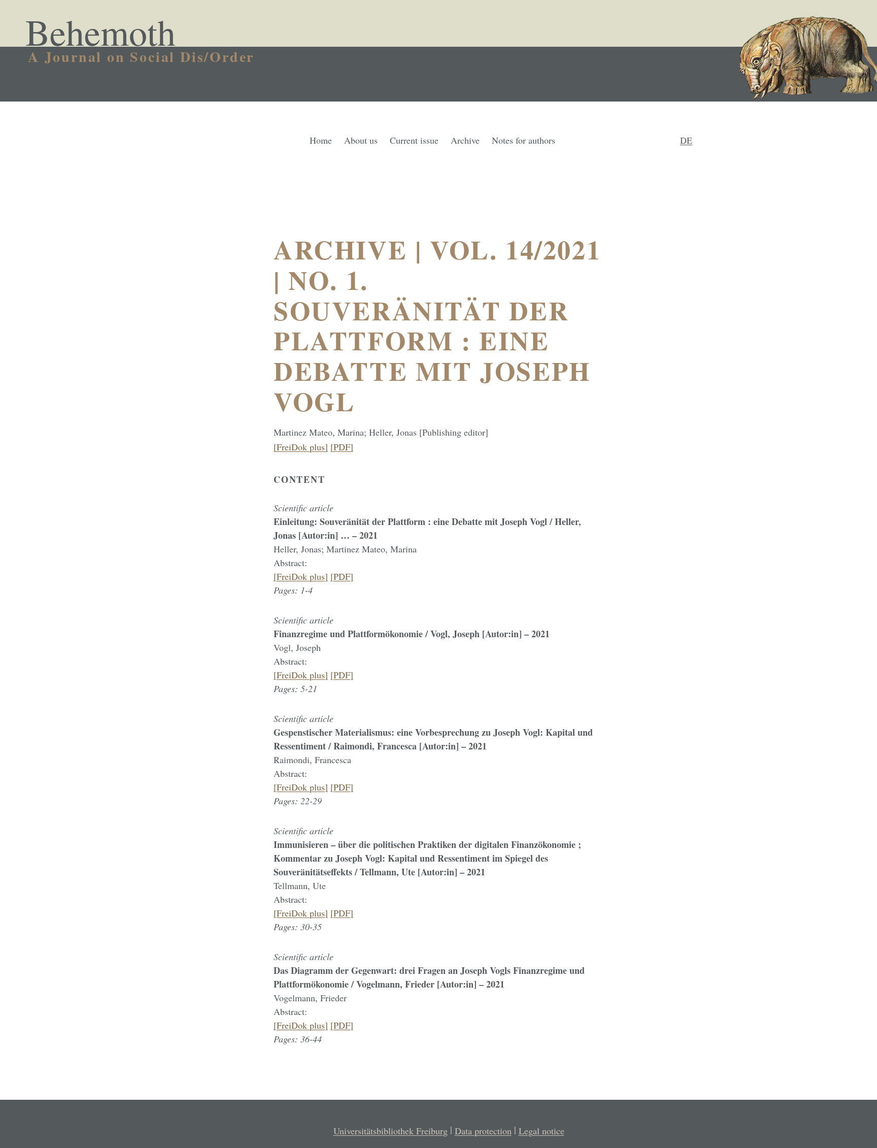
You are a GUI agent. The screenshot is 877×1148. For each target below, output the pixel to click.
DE (686, 140)
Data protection (483, 1131)
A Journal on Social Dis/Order (141, 56)
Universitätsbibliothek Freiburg (390, 1131)
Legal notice (541, 1131)
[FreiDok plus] (301, 447)
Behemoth (100, 31)
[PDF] (341, 447)
